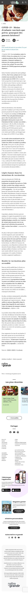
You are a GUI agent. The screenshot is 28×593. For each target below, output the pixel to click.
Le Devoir (19, 350)
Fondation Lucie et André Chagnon (14, 560)
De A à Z (4, 439)
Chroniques (5, 454)
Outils (16, 439)
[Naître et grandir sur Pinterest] (15, 537)
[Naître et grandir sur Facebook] (12, 537)
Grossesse (4, 442)
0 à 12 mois (4, 444)
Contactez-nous (19, 465)
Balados (4, 460)
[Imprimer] (18, 432)
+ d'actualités (14, 418)
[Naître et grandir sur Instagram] (9, 537)
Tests (16, 441)
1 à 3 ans (4, 445)
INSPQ (9, 350)
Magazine (4, 457)
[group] (10, 399)
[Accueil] (14, 2)
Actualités (4, 453)
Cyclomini (17, 445)
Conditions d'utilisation (20, 456)
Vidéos (3, 459)
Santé (3, 441)
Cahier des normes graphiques (20, 462)
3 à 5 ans (4, 447)
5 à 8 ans (4, 448)
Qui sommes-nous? (20, 454)
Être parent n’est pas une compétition (20, 452)
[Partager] (10, 432)
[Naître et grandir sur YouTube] (19, 537)
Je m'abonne (14, 527)
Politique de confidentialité (18, 458)
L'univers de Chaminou (20, 444)
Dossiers (4, 456)
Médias (17, 460)
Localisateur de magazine (19, 511)
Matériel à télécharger (20, 442)
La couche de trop (19, 450)
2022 (4, 23)
